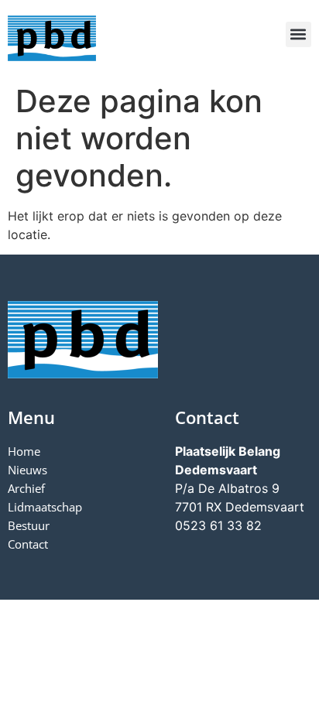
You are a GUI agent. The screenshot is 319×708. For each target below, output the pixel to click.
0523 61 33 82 (218, 525)
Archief (26, 488)
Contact (28, 544)
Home (24, 451)
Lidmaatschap (45, 507)
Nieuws (27, 469)
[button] (298, 34)
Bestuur (29, 525)
